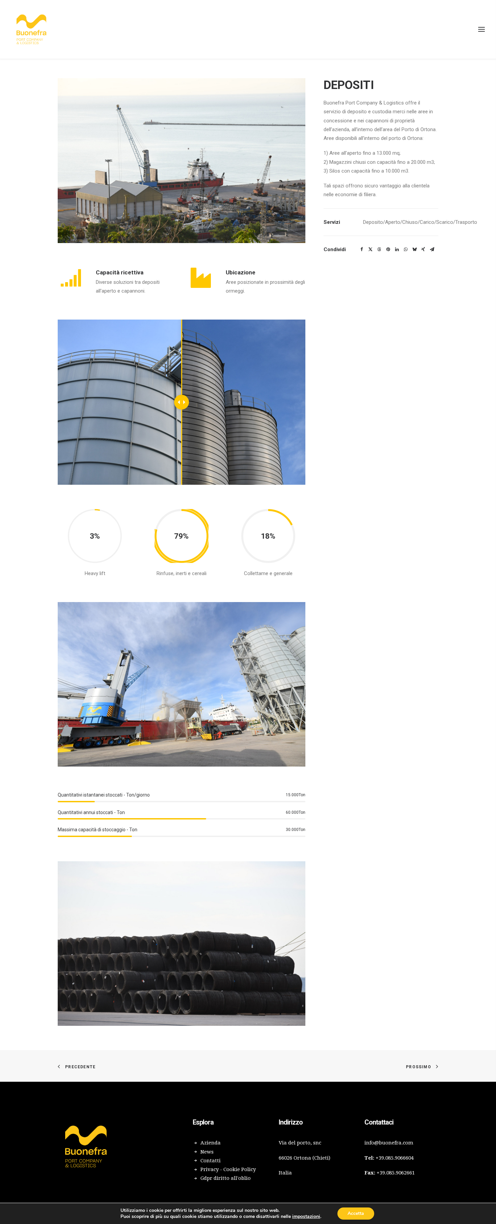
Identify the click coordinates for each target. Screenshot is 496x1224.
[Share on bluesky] (414, 249)
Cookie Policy (239, 1169)
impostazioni (306, 1217)
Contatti (210, 1161)
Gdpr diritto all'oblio (225, 1178)
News (207, 1152)
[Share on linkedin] (397, 249)
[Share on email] (432, 249)
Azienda (210, 1143)
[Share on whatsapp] (406, 249)
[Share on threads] (379, 249)
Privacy (209, 1169)
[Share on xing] (423, 249)
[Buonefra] (31, 29)
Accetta (356, 1213)
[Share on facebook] (362, 249)
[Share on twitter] (370, 249)
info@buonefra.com (388, 1143)
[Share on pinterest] (388, 249)
